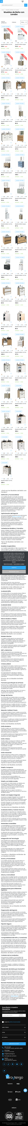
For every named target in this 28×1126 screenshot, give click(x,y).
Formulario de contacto (10, 1056)
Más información (8, 564)
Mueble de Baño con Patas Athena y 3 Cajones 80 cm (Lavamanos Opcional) (7, 44)
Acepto (14, 567)
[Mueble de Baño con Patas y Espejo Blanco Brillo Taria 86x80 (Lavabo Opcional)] (2, 41)
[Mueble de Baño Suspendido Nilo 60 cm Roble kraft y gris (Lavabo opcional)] (2, 297)
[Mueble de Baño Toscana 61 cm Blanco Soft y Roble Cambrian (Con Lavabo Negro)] (16, 400)
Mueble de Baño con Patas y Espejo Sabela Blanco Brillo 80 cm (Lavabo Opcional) (7, 121)
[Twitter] (4, 1070)
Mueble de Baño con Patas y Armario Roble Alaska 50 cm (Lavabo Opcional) (21, 121)
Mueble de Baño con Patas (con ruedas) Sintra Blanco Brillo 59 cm (7, 326)
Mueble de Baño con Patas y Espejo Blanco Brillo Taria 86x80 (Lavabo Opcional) (7, 70)
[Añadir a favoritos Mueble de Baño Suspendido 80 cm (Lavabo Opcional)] (11, 168)
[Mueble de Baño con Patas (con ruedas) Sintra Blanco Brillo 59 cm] (7, 315)
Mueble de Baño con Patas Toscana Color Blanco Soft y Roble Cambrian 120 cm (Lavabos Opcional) (7, 147)
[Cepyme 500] (9, 1116)
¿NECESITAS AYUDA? (14, 1043)
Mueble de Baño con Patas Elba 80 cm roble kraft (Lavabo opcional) (21, 147)
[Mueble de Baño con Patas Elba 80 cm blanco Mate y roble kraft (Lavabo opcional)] (16, 143)
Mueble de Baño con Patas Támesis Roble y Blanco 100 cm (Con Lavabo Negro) (7, 352)
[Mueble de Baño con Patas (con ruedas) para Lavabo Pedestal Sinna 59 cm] (2, 323)
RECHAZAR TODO (14, 571)
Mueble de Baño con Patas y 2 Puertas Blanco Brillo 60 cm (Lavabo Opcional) (21, 275)
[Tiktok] (8, 1064)
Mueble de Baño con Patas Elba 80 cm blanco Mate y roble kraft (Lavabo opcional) (21, 352)
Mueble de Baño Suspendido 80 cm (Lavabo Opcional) (7, 172)
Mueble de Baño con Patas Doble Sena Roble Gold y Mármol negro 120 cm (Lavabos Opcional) (21, 249)
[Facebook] (12, 1064)
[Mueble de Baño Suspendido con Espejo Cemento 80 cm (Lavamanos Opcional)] (16, 41)
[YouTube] (17, 1064)
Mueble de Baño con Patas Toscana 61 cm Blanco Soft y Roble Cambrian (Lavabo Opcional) (21, 301)
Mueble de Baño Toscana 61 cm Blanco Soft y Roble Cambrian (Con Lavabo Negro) (21, 455)
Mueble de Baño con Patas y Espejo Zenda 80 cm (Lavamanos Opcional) (7, 198)
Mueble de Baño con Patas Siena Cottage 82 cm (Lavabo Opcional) (7, 95)
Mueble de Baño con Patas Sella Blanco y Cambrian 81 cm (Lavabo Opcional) (21, 378)
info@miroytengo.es (9, 1053)
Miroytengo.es (14, 996)
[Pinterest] (21, 1064)
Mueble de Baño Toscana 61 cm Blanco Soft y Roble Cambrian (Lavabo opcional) (7, 378)
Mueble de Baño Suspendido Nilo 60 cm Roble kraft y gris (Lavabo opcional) (7, 249)
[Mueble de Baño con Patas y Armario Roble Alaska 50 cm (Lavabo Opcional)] (2, 220)
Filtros (22, 22)
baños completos (17, 516)
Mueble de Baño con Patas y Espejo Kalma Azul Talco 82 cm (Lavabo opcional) (21, 172)
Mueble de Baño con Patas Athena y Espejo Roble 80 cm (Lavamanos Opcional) (7, 403)
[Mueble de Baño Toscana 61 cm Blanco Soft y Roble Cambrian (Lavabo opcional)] (16, 297)
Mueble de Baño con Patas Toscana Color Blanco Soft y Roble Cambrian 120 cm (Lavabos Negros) (7, 455)
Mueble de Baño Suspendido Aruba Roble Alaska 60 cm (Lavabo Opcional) (21, 70)
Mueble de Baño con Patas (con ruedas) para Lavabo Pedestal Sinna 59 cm (21, 326)
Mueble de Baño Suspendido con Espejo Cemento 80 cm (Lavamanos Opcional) (21, 198)
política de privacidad (14, 1022)
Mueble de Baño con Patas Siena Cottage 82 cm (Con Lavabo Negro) (7, 480)
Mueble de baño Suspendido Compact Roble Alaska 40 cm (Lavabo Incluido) (21, 224)
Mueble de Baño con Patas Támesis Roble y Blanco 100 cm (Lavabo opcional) (21, 95)
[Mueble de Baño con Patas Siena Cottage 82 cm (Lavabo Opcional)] (2, 143)
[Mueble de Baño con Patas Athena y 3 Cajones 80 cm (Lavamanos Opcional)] (2, 66)
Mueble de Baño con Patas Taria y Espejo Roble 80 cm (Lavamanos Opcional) (7, 429)
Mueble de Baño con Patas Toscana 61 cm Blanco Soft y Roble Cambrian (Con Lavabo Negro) (21, 403)
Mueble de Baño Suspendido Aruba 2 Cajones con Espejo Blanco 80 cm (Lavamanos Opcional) (21, 44)
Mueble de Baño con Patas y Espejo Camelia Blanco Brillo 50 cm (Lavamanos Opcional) (7, 224)
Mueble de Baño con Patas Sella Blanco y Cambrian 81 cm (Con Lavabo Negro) (21, 429)
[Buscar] (25, 5)
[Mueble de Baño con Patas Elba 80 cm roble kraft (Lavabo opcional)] (16, 349)
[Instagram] (4, 1064)
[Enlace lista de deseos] (23, 1)
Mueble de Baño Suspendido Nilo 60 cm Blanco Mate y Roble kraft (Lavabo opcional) (7, 301)
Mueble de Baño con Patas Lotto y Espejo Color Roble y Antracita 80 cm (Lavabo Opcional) (7, 275)
